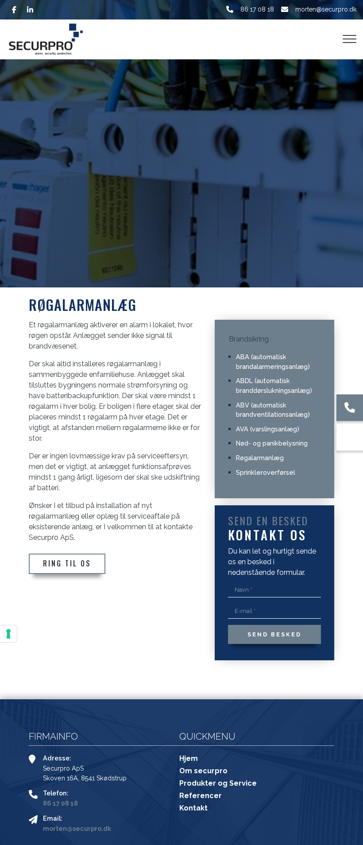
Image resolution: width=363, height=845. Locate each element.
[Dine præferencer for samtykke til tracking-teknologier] (8, 633)
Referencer (200, 795)
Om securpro (203, 771)
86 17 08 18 (257, 9)
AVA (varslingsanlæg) (267, 429)
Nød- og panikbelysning (272, 443)
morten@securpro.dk (325, 9)
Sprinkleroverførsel (265, 472)
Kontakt (193, 808)
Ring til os (67, 563)
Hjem (188, 758)
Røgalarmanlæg (260, 457)
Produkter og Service (218, 783)
